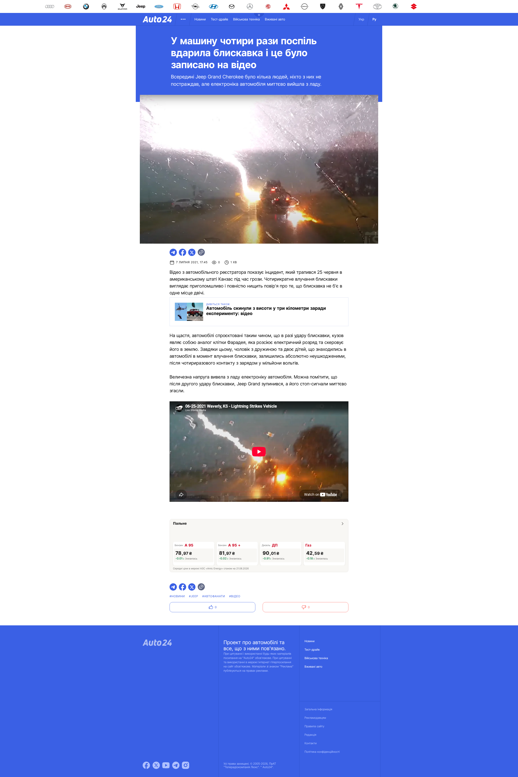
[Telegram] (175, 765)
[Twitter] (156, 765)
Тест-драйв (219, 19)
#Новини (177, 596)
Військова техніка (246, 19)
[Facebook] (146, 765)
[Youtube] (166, 765)
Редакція (310, 735)
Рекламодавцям (315, 718)
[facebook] (182, 252)
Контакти (311, 743)
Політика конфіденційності (322, 752)
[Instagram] (185, 765)
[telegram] (173, 252)
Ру (374, 19)
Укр (361, 19)
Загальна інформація (318, 709)
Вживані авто (275, 19)
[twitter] (191, 252)
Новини (200, 19)
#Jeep (193, 596)
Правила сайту (314, 726)
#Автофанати (213, 596)
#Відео (235, 596)
